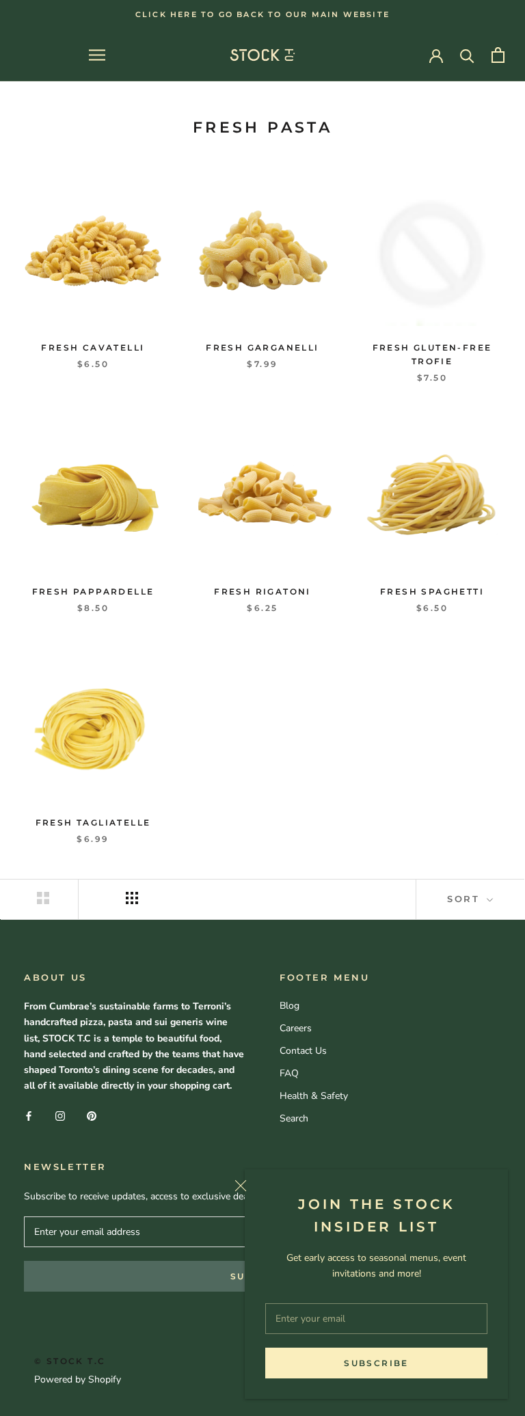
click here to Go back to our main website (262, 14)
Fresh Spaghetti (432, 591)
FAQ (289, 1073)
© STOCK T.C (69, 1361)
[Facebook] (28, 1115)
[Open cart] (498, 55)
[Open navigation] (97, 55)
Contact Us (303, 1050)
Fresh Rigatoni (262, 591)
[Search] (467, 55)
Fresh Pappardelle (93, 591)
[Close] (366, 1186)
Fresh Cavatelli (92, 347)
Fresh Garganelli (262, 347)
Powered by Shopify (77, 1379)
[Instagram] (60, 1115)
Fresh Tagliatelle (93, 822)
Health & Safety (314, 1095)
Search (294, 1118)
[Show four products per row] (132, 898)
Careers (296, 1028)
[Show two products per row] (43, 898)
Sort (465, 898)
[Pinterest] (91, 1115)
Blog (289, 1005)
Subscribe (376, 1363)
